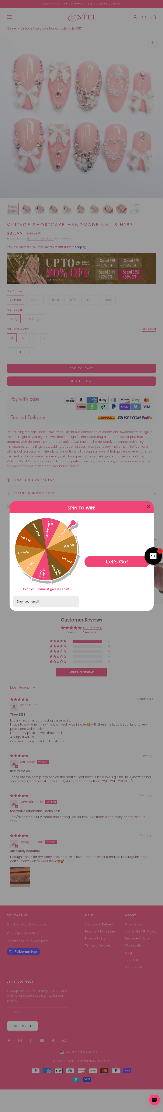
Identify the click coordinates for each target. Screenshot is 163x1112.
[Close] (148, 506)
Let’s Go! (117, 561)
